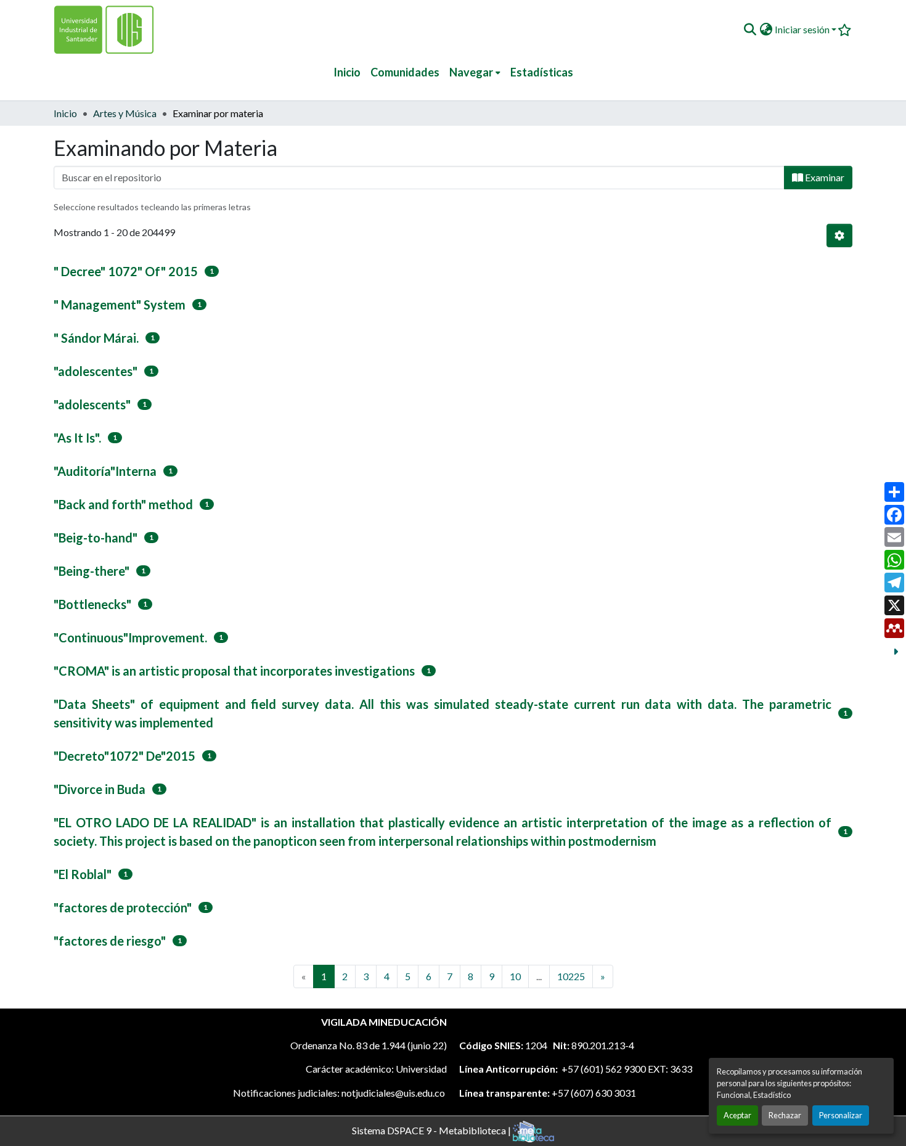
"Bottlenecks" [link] (92, 604)
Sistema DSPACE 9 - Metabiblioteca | (432, 1130)
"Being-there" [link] (91, 570)
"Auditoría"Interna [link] (105, 471)
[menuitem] (474, 72)
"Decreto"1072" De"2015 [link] (124, 755)
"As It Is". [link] (77, 437)
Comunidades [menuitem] (404, 72)
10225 (571, 976)
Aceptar (737, 1115)
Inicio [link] (65, 113)
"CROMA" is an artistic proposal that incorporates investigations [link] (234, 670)
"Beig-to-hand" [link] (95, 537)
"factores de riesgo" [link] (110, 940)
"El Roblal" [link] (83, 874)
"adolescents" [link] (92, 404)
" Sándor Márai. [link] (96, 337)
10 (515, 976)
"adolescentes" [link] (95, 371)
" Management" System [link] (120, 304)
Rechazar (785, 1115)
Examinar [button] (823, 177)
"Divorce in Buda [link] (99, 789)
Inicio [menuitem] (347, 72)
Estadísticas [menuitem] (541, 72)
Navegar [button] (471, 72)
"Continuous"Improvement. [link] (130, 637)
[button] (749, 29)
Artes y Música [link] (125, 113)
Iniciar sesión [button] (803, 29)
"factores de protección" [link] (123, 907)
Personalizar (840, 1115)
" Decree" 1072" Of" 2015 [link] (126, 271)
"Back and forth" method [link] (123, 504)
